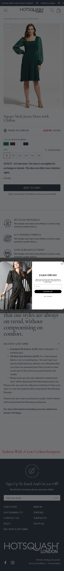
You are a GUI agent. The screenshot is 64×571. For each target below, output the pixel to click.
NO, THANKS (48, 296)
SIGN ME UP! (48, 291)
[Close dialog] (62, 263)
